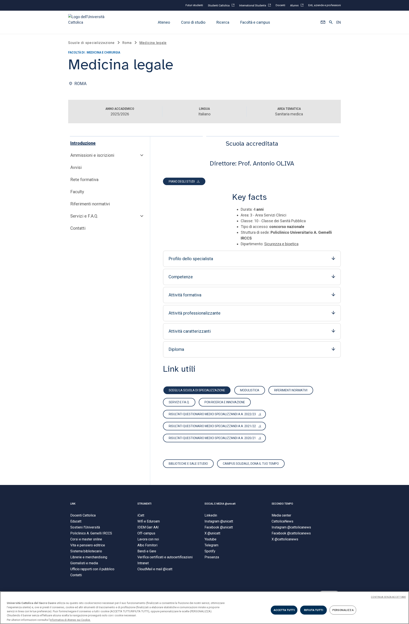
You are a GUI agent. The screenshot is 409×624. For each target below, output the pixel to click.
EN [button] (338, 22)
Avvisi (76, 167)
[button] (322, 22)
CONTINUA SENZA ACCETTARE (388, 597)
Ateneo (164, 22)
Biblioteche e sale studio (188, 463)
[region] (204, 607)
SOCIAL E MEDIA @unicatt (220, 503)
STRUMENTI (144, 503)
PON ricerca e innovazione (224, 402)
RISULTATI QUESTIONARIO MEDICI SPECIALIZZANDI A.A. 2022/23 (212, 414)
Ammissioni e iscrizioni (92, 155)
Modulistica (249, 390)
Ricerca (222, 22)
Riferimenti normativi (90, 203)
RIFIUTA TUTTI (313, 610)
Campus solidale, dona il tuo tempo (251, 463)
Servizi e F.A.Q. (84, 216)
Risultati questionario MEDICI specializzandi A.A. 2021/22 (212, 426)
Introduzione (83, 143)
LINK (72, 503)
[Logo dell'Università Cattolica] (88, 22)
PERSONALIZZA (343, 610)
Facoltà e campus (255, 22)
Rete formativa (84, 179)
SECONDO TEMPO (282, 503)
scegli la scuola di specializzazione (197, 390)
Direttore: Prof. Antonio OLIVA (252, 163)
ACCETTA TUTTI (284, 610)
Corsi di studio (193, 22)
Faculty (77, 191)
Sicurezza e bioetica (281, 244)
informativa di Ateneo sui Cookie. (70, 619)
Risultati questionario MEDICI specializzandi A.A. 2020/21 (212, 438)
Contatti (77, 228)
